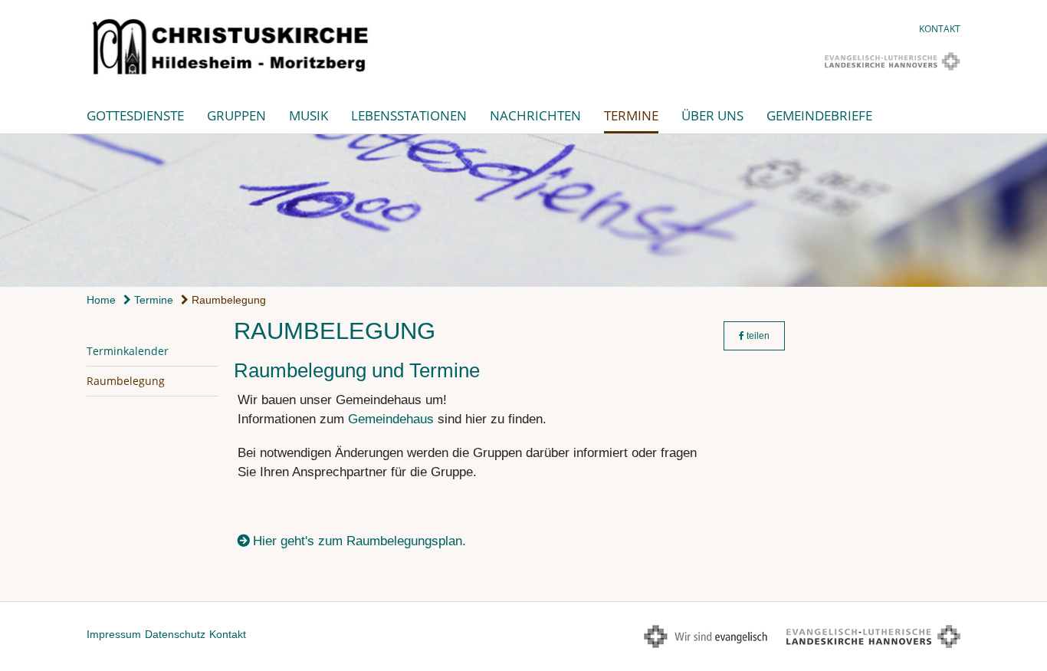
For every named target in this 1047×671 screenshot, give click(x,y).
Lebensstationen (409, 115)
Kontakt (939, 28)
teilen (757, 336)
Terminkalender (128, 351)
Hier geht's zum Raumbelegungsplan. (359, 541)
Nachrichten (535, 115)
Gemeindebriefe (819, 115)
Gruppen (236, 115)
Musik (308, 115)
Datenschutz (175, 634)
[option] (523, 210)
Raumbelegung (227, 300)
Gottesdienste (135, 115)
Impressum (114, 634)
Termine (631, 115)
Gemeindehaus (391, 419)
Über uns (712, 115)
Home (101, 300)
